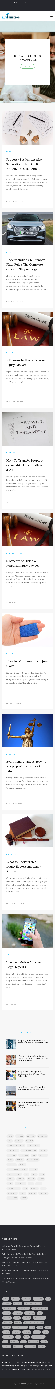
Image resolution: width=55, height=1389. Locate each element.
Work (23, 1198)
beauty (19, 1136)
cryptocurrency (16, 1146)
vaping (32, 1193)
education (13, 1150)
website (43, 1193)
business (42, 1136)
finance (11, 1155)
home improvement (17, 1169)
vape (22, 1193)
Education (11, 754)
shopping (20, 1184)
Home (16, 3)
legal (10, 1179)
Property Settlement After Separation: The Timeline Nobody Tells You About (24, 164)
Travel (34, 1188)
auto (10, 1136)
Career (18, 1141)
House (33, 1169)
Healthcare (32, 1160)
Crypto (29, 1141)
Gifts (10, 1160)
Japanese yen (14, 1174)
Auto (8, 252)
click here (25, 1369)
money (20, 1179)
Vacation (12, 1193)
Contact (38, 3)
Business (10, 453)
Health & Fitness (14, 353)
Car (9, 1141)
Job (26, 1174)
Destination (33, 1146)
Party (41, 1179)
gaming (43, 1155)
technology (13, 1188)
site (31, 1184)
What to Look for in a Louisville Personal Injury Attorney (24, 866)
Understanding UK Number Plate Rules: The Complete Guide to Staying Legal (25, 264)
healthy (12, 1165)
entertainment (29, 1150)
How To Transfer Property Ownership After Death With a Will (26, 465)
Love (8, 152)
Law (42, 1174)
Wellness (12, 1198)
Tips (25, 1188)
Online (31, 1179)
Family (43, 1150)
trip (43, 1188)
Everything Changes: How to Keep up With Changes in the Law (26, 766)
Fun (34, 1155)
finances (23, 1155)
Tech (8, 955)
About (26, 3)
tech (39, 1184)
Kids (34, 1174)
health (20, 1160)
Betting (30, 1136)
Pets (10, 1184)
